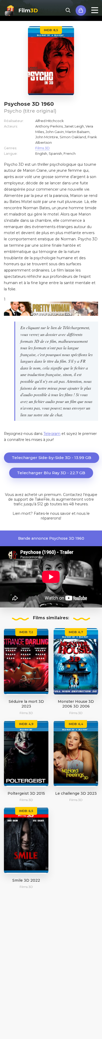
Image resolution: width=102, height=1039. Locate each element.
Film (28, 10)
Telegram (51, 433)
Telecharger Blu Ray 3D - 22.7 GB (51, 472)
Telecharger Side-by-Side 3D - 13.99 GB (51, 457)
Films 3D (42, 148)
